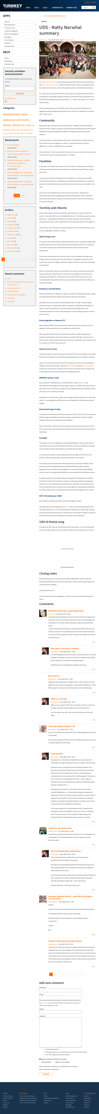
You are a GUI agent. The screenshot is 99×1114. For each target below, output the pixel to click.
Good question (57, 754)
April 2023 (10, 241)
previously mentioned (49, 82)
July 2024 (10, 218)
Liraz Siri (51, 614)
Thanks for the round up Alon (60, 828)
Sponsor (5, 1107)
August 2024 (11, 215)
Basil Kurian (52, 679)
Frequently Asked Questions (51, 1098)
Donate (46, 1102)
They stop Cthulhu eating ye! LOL (61, 726)
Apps (27, 7)
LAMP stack (87, 1100)
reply (93, 642)
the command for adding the (16, 295)
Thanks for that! (12, 291)
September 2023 (12, 235)
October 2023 (11, 231)
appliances (9, 120)
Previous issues (10, 98)
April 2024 (10, 221)
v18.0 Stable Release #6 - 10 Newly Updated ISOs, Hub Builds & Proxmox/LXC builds (18, 163)
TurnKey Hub (71, 7)
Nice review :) (54, 676)
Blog (44, 7)
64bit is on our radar (59, 699)
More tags (29, 133)
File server (87, 1105)
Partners (5, 1105)
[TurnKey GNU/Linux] (12, 8)
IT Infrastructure (10, 28)
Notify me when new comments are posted (54, 1059)
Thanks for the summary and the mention (65, 941)
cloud (13, 130)
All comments (47, 1062)
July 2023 (10, 238)
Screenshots (57, 7)
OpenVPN (86, 1096)
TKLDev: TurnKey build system (27, 1102)
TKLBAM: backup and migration (28, 1100)
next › (23, 195)
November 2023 (12, 228)
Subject (41, 1009)
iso (33, 125)
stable (28, 125)
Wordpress (87, 1102)
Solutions (23, 1093)
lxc (32, 130)
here (70, 99)
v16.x (18, 133)
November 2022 (12, 251)
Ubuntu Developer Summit (50, 85)
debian (7, 125)
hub (23, 125)
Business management (11, 34)
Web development (10, 25)
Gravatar (45, 1003)
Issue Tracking (69, 1102)
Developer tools (9, 46)
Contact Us (6, 1102)
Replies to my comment (63, 1062)
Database (7, 43)
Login (87, 2)
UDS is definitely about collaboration (66, 851)
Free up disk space (13, 145)
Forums (7, 58)
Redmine (86, 1107)
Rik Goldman (71, 366)
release (16, 125)
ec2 (17, 130)
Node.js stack (87, 1098)
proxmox (27, 130)
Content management (11, 31)
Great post (11, 301)
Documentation (9, 64)
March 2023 (11, 245)
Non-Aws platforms (13, 288)
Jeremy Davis (52, 831)
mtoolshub (11, 298)
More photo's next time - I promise (65, 648)
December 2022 (12, 248)
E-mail (41, 994)
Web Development (71, 1100)
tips (14, 133)
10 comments (69, 40)
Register (93, 2)
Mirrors (5, 1100)
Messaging (8, 37)
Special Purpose (70, 1107)
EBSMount (81, 383)
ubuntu (44, 21)
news (24, 114)
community (22, 120)
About (5, 1093)
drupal (22, 133)
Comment (42, 1016)
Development (9, 61)
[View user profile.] (43, 613)
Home (41, 16)
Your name (42, 987)
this (67, 785)
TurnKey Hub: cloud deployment (28, 1098)
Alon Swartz (43, 40)
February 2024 (12, 225)
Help (36, 7)
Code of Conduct (8, 1098)
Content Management (71, 1096)
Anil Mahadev (52, 902)
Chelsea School (87, 366)
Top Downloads (90, 1093)
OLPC (67, 507)
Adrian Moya (52, 729)
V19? (8, 278)
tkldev (11, 133)
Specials (7, 22)
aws (21, 130)
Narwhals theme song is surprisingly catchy (66, 611)
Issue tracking (9, 40)
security (6, 129)
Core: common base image (26, 1096)
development (11, 114)
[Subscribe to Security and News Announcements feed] (6, 101)
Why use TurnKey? (8, 1096)
